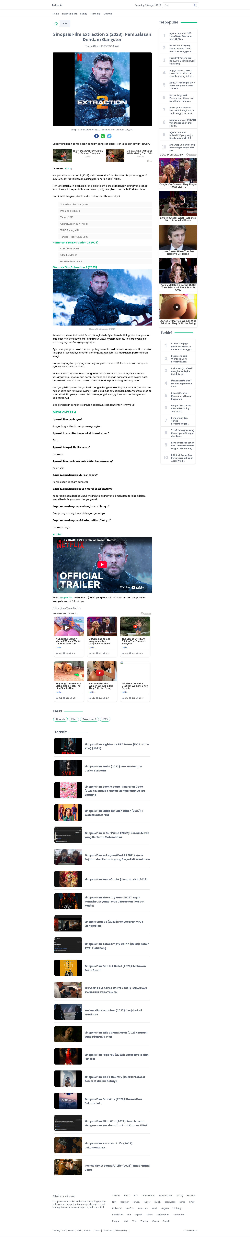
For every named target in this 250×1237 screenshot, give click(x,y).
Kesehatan (170, 1201)
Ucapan (116, 1221)
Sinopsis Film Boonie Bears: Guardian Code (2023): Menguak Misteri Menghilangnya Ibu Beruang (114, 791)
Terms (97, 1230)
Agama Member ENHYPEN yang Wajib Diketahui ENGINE (182, 123)
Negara (165, 1208)
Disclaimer (107, 1230)
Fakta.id (57, 5)
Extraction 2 (89, 719)
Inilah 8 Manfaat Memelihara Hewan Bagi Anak (181, 396)
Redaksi (87, 1230)
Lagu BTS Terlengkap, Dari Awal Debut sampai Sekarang (182, 61)
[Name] (195, 5)
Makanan (117, 1208)
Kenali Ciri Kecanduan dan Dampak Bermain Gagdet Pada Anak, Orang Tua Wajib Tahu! (182, 445)
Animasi (116, 1195)
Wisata (155, 1221)
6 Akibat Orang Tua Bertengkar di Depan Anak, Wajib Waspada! (182, 458)
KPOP (192, 1201)
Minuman (143, 1208)
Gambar (124, 1201)
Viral (134, 1221)
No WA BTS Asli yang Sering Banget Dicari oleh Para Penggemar (180, 48)
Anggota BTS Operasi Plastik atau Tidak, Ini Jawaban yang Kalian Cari (180, 73)
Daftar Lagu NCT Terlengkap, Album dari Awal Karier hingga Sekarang (181, 98)
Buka (68, 168)
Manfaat (130, 1208)
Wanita (144, 1221)
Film (65, 23)
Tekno (149, 1214)
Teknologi (95, 13)
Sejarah (138, 1214)
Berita (127, 1195)
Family (83, 13)
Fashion (191, 1195)
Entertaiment (166, 1195)
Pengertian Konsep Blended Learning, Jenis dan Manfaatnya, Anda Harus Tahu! (181, 408)
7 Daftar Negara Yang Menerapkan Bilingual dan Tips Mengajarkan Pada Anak (182, 433)
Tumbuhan (178, 1214)
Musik (154, 1208)
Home (56, 13)
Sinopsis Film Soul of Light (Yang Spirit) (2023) (116, 879)
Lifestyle (108, 13)
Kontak (71, 1230)
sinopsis (64, 597)
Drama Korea (148, 1195)
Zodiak (166, 1221)
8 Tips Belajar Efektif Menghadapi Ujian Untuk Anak (182, 371)
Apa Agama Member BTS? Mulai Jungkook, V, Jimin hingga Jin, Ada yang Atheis (182, 110)
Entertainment (69, 13)
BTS (136, 1195)
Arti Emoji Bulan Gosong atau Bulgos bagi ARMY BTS (182, 147)
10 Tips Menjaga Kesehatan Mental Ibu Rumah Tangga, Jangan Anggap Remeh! (181, 346)
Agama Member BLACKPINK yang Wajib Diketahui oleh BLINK (181, 135)
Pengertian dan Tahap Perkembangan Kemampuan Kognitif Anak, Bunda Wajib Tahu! (182, 421)
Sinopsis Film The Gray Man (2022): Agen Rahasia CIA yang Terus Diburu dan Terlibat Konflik (114, 901)
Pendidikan (117, 1214)
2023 (105, 719)
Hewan (136, 1201)
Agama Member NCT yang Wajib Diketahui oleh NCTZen (180, 36)
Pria (129, 1214)
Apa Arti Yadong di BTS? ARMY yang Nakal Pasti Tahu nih (182, 85)
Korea (182, 1201)
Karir (79, 1230)
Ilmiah (158, 1201)
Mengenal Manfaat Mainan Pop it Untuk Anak (181, 383)
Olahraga (177, 1208)
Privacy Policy (121, 1230)
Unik (126, 1221)
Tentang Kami (59, 1230)
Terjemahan (163, 1214)
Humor (147, 1201)
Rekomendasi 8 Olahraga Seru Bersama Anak (179, 359)
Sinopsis (60, 719)
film (71, 597)
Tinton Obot (92, 46)
